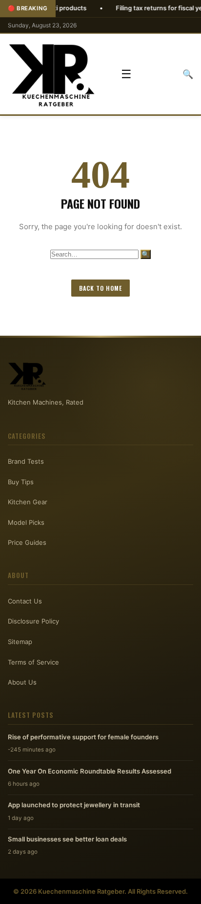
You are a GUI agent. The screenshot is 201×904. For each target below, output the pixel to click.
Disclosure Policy (33, 621)
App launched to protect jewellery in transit (74, 805)
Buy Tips (21, 482)
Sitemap (20, 642)
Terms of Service (33, 662)
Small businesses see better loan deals (67, 839)
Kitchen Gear (27, 502)
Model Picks (26, 522)
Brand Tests (26, 461)
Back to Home (100, 288)
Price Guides (27, 542)
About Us (22, 682)
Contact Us (25, 601)
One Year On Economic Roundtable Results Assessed (89, 771)
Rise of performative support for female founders (83, 737)
